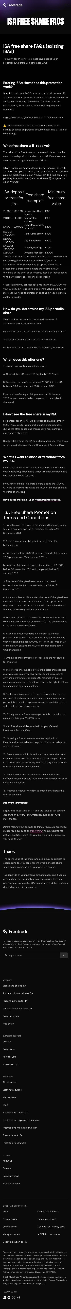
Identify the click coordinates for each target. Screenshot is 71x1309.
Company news (11, 1175)
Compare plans (11, 1016)
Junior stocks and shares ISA (18, 993)
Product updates (11, 1183)
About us (7, 1160)
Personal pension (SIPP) (15, 1000)
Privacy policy (10, 1219)
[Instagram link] (18, 1297)
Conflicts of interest (47, 1211)
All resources (9, 1082)
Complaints (9, 1049)
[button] (66, 5)
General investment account (18, 1008)
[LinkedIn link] (4, 1297)
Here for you (9, 1056)
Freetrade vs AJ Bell (13, 1135)
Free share (8, 1023)
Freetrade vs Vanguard (14, 1142)
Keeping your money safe (50, 1226)
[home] (12, 5)
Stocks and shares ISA (14, 985)
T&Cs (5, 1211)
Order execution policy (15, 1241)
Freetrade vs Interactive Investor (20, 1127)
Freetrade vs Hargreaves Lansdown (21, 1120)
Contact (7, 1041)
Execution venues (46, 1219)
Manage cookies (11, 1234)
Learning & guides (12, 1089)
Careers (7, 1168)
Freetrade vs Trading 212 (15, 1112)
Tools (5, 1104)
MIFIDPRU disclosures (48, 1234)
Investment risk (11, 1064)
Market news (9, 1097)
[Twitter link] (13, 1297)
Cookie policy (10, 1226)
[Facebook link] (9, 1297)
